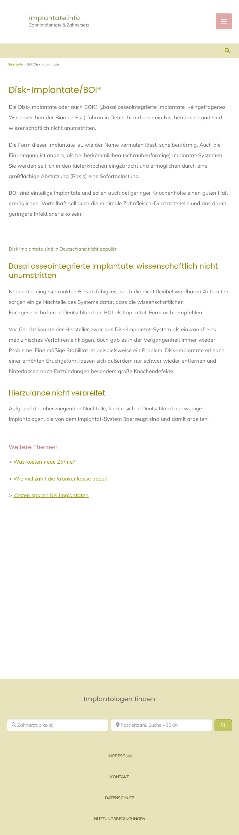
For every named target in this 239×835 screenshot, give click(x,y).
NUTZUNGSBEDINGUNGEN (119, 818)
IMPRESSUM (120, 755)
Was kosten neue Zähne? (44, 461)
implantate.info (54, 17)
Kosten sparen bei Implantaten (51, 495)
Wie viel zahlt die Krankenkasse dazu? (60, 478)
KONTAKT (119, 776)
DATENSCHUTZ (119, 797)
